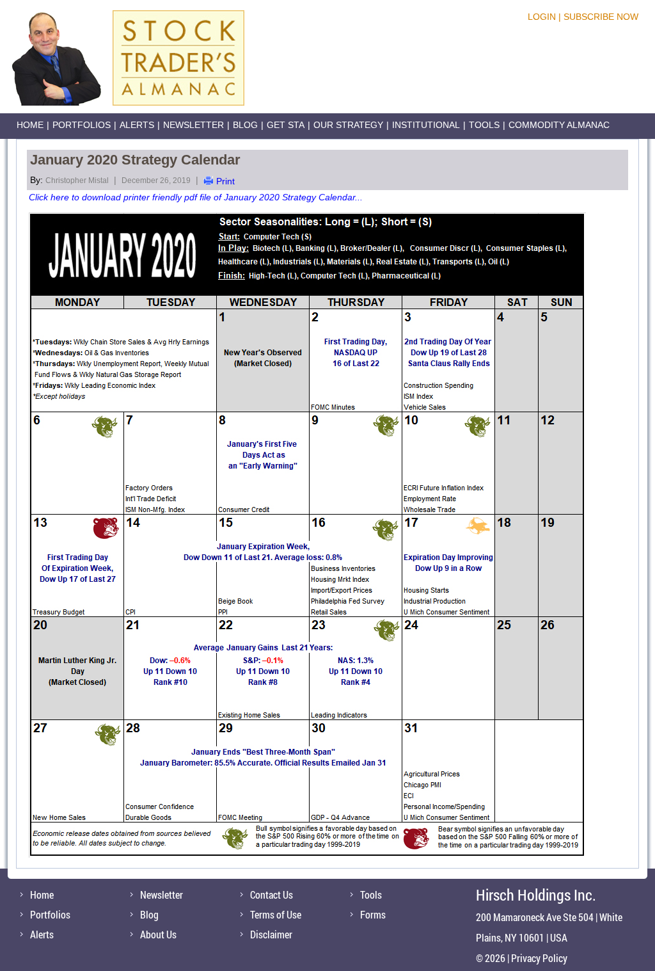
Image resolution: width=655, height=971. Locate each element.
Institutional (426, 125)
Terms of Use (275, 914)
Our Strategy (348, 125)
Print (225, 181)
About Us (158, 934)
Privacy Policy (539, 958)
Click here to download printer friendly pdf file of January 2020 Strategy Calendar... (196, 197)
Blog (245, 125)
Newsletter (193, 125)
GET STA (285, 125)
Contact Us (271, 894)
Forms (373, 914)
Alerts (137, 125)
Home (30, 125)
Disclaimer (271, 934)
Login (542, 17)
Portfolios (81, 125)
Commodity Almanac (559, 125)
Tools (484, 125)
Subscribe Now (601, 17)
